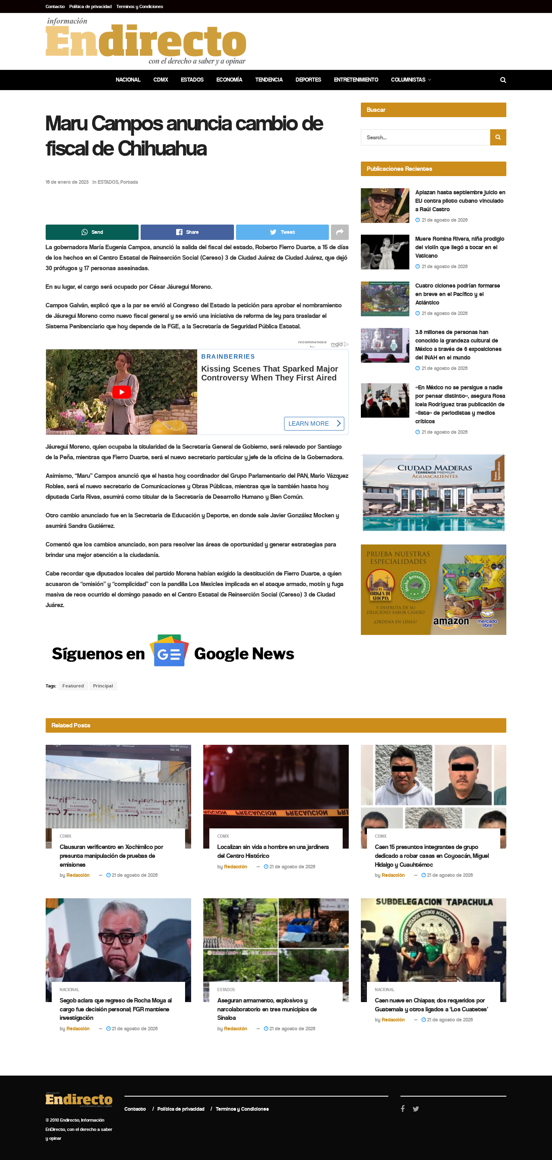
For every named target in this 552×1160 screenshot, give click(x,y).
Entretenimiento (356, 79)
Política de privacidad (91, 6)
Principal (103, 686)
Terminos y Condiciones (139, 6)
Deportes (308, 79)
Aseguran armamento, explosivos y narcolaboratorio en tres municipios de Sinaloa (267, 1008)
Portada (129, 182)
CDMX (161, 79)
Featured (73, 686)
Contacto (55, 6)
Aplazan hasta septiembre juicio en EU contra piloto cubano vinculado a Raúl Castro (460, 201)
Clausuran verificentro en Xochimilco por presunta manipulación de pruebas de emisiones (111, 855)
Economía (229, 79)
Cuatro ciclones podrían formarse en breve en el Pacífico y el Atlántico (457, 294)
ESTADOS (108, 182)
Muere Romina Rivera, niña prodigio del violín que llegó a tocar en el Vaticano (459, 247)
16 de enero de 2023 (67, 182)
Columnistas (408, 79)
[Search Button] (498, 137)
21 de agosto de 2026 (134, 875)
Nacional (128, 79)
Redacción (78, 875)
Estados (192, 79)
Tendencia (269, 79)
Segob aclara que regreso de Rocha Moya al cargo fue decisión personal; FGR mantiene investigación (116, 1008)
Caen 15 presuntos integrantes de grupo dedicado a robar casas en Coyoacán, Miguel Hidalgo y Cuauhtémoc (432, 855)
